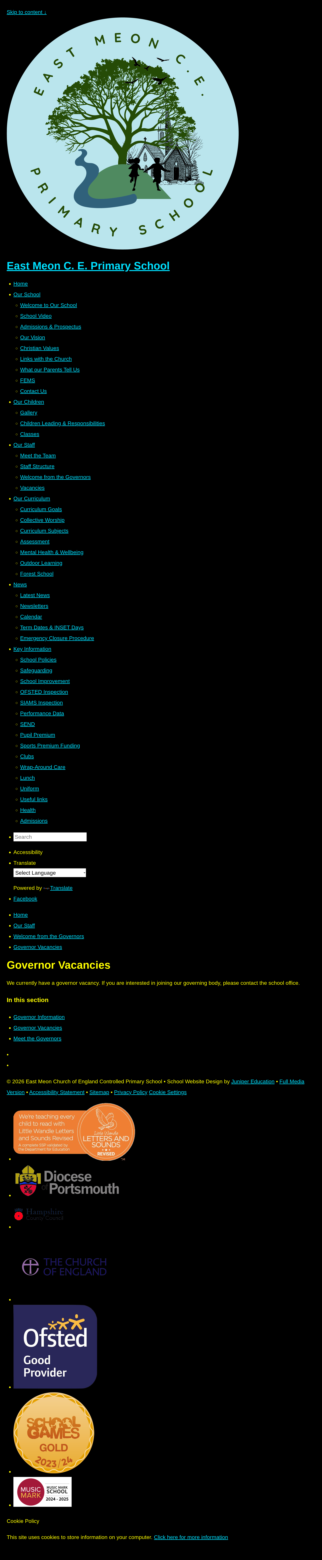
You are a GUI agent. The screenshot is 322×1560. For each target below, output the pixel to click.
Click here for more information (191, 1537)
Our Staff (24, 926)
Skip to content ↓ (27, 12)
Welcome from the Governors (48, 936)
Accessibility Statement (57, 1092)
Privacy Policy (130, 1092)
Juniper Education (253, 1081)
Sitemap (99, 1092)
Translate (61, 888)
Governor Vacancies (37, 947)
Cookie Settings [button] (168, 1092)
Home (20, 915)
